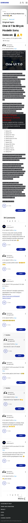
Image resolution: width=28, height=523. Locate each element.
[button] (23, 45)
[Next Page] (18, 221)
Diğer (15, 48)
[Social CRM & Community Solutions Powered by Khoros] (21, 498)
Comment (20, 210)
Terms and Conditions (7, 506)
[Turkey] (5, 2)
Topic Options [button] (23, 15)
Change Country (6, 518)
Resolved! (11, 19)
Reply (20, 249)
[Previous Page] (5, 221)
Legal (2, 512)
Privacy (3, 509)
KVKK (2, 515)
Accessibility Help (6, 503)
